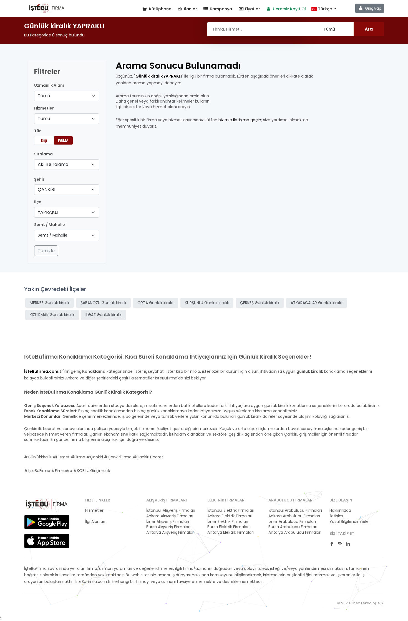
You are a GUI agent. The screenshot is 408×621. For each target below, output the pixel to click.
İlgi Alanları (95, 521)
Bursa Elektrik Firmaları (228, 527)
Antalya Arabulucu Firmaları (294, 532)
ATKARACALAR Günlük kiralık (317, 302)
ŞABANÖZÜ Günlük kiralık (103, 302)
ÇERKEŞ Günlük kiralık (259, 302)
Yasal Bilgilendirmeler (349, 521)
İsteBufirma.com (41, 371)
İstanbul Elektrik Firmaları (230, 510)
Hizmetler (94, 510)
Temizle (46, 250)
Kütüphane (159, 9)
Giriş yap (372, 8)
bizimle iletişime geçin (239, 120)
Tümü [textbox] (44, 96)
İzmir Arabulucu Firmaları (292, 521)
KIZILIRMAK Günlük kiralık (52, 314)
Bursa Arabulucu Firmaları (292, 527)
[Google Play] (46, 522)
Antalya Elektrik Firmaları (230, 532)
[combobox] (66, 96)
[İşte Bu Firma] (46, 8)
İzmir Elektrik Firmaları (227, 521)
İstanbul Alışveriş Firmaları (170, 510)
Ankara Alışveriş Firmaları (169, 516)
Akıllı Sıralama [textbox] (53, 164)
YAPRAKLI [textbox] (48, 212)
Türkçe (325, 9)
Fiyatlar (252, 9)
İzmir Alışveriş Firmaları (167, 521)
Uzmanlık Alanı (49, 85)
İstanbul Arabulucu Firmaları (295, 510)
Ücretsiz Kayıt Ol (289, 9)
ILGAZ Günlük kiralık (103, 314)
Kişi (44, 140)
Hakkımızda (340, 510)
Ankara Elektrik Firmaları (229, 516)
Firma (63, 140)
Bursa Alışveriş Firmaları (168, 527)
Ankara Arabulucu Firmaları (294, 516)
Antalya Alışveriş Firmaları (170, 532)
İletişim (336, 516)
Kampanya (220, 9)
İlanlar (190, 9)
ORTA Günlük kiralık (155, 302)
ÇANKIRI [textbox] (46, 189)
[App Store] (46, 541)
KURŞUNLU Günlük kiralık (207, 302)
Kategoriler (95, 516)
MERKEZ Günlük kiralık (49, 302)
